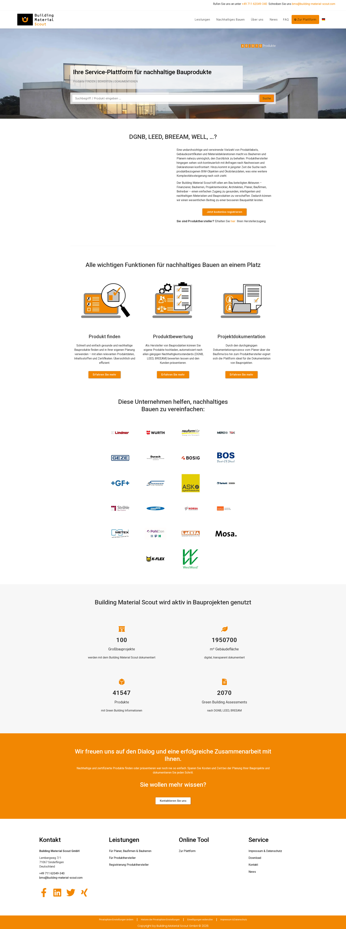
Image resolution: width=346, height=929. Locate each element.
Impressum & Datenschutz (265, 851)
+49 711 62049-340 (254, 4)
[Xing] (84, 892)
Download (255, 858)
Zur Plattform (187, 851)
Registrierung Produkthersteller (129, 864)
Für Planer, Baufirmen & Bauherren (130, 851)
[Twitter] (70, 892)
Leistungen (202, 19)
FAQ (286, 19)
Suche (267, 98)
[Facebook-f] (43, 892)
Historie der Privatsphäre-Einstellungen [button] (160, 919)
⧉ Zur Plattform (305, 19)
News (274, 19)
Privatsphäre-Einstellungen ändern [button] (116, 919)
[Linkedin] (57, 892)
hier (233, 221)
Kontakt (253, 864)
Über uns (257, 19)
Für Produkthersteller (122, 858)
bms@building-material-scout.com (313, 4)
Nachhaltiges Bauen (230, 19)
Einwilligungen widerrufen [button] (200, 919)
